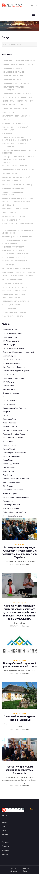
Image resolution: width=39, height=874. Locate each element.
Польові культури (16, 105)
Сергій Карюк (8, 374)
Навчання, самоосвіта (11, 305)
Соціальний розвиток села (13, 247)
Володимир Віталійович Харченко (16, 479)
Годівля (27, 279)
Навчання (5, 850)
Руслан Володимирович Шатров (15, 430)
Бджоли (5, 101)
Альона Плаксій (9, 389)
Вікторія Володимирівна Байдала (16, 497)
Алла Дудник (8, 501)
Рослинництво (16, 101)
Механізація (28, 185)
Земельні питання (21, 301)
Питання (5, 835)
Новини (4, 822)
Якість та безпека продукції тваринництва (13, 88)
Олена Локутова (9, 445)
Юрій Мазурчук (9, 382)
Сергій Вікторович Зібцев (13, 360)
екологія (29, 276)
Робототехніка (21, 261)
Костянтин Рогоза (10, 330)
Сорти (4, 105)
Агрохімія (23, 166)
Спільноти (5, 842)
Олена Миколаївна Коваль (13, 490)
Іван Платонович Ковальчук (14, 367)
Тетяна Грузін (8, 441)
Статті (17, 24)
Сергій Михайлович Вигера (13, 348)
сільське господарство (11, 185)
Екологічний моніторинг (12, 279)
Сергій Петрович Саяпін (12, 334)
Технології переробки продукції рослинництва (15, 128)
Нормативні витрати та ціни (13, 216)
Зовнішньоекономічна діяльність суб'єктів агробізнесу (15, 242)
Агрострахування (9, 212)
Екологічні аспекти (9, 166)
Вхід (31, 5)
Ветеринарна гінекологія (12, 68)
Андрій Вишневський (11, 482)
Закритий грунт (8, 112)
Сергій (5, 415)
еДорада (13, 871)
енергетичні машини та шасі (13, 188)
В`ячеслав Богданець (11, 363)
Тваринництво (28, 170)
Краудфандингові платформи (14, 312)
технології (29, 101)
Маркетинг (16, 181)
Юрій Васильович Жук (11, 341)
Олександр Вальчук (10, 337)
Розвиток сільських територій (14, 291)
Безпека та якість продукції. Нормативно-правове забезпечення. (16, 139)
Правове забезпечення (11, 220)
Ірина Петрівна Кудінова (12, 456)
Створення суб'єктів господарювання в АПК (18, 225)
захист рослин (8, 120)
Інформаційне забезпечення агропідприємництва (13, 296)
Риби (30, 97)
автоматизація (8, 257)
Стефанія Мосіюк (9, 468)
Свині (23, 97)
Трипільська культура (11, 170)
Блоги (4, 831)
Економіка (6, 181)
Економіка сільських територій (15, 209)
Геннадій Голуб (9, 449)
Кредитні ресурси (9, 308)
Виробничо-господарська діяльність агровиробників (17, 232)
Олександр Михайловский (13, 378)
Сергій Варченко (9, 404)
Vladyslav (6, 412)
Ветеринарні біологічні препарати (15, 83)
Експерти (5, 846)
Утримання (6, 283)
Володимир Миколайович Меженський (18, 352)
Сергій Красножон (10, 401)
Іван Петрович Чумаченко (13, 438)
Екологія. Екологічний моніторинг (16, 268)
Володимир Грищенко (11, 508)
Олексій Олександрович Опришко (16, 371)
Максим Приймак (10, 427)
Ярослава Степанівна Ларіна (14, 434)
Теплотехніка (7, 261)
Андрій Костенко (9, 423)
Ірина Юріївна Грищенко (12, 516)
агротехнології (8, 205)
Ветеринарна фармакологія (13, 76)
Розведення (18, 283)
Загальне (5, 64)
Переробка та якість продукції (14, 123)
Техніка (24, 287)
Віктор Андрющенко (11, 464)
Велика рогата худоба (10, 97)
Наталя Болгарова (10, 494)
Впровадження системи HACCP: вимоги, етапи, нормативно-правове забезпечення (18, 159)
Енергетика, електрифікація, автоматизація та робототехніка (15, 252)
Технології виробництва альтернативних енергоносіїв (19, 151)
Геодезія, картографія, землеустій (16, 177)
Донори (20, 316)
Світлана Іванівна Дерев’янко (14, 512)
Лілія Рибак (7, 475)
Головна (9, 24)
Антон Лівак (8, 460)
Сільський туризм (9, 173)
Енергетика (20, 257)
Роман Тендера (9, 345)
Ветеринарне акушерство (24, 61)
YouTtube (5, 854)
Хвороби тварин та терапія (22, 64)
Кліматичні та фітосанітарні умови (16, 116)
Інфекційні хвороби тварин (13, 72)
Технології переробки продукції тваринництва (15, 145)
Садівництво (7, 108)
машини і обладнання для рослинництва (12, 193)
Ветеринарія (7, 61)
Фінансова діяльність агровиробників (17, 237)
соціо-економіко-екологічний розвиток (18, 272)
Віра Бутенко (8, 486)
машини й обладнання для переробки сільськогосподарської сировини (17, 200)
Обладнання (7, 134)
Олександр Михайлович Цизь (14, 453)
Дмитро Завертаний (11, 393)
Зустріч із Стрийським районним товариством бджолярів (20, 770)
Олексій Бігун (8, 386)
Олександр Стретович (11, 505)
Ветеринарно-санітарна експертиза (16, 93)
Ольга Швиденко (9, 356)
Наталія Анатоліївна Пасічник (14, 408)
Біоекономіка (7, 301)
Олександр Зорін (9, 419)
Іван (4, 397)
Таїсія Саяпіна (8, 471)
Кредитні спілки (8, 316)
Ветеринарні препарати (11, 79)
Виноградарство (21, 108)
